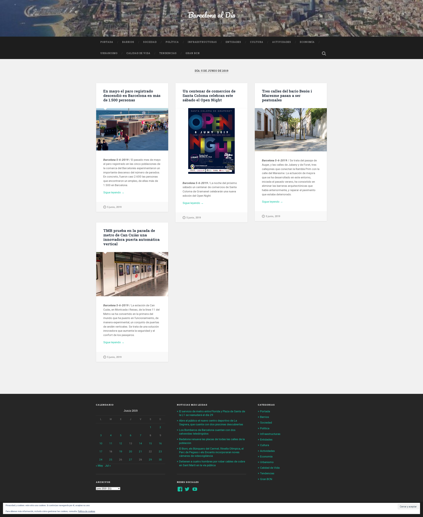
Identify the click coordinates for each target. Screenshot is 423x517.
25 (110, 459)
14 (140, 443)
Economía (307, 42)
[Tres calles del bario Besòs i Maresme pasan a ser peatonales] (291, 129)
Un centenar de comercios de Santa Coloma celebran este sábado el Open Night (209, 95)
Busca (324, 53)
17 (100, 451)
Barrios (128, 42)
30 (160, 459)
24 (100, 459)
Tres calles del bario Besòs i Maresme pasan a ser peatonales (287, 95)
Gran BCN (193, 53)
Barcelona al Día (211, 15)
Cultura (256, 42)
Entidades (233, 42)
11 (110, 443)
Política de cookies (86, 511)
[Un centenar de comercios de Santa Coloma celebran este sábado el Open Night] (211, 141)
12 (120, 443)
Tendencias (168, 53)
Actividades (281, 42)
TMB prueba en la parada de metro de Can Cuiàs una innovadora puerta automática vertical (131, 237)
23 (160, 451)
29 (150, 459)
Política (172, 42)
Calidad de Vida (138, 53)
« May (99, 465)
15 (150, 443)
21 (140, 451)
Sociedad (150, 42)
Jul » (108, 465)
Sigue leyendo (118, 193)
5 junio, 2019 (114, 207)
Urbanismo (108, 53)
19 (120, 451)
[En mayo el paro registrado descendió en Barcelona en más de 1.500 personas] (132, 129)
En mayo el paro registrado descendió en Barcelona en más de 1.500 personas (131, 95)
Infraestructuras (202, 42)
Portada (106, 42)
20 (130, 451)
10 (100, 443)
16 (160, 443)
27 (130, 459)
